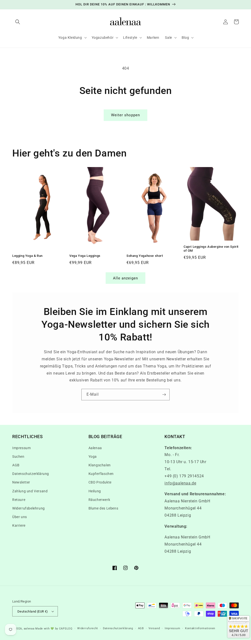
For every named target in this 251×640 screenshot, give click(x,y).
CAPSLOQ (65, 628)
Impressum (21, 448)
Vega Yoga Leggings (84, 256)
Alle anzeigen (125, 278)
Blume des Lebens (103, 508)
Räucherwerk (99, 500)
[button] (17, 21)
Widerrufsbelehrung (28, 508)
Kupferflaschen (101, 474)
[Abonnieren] (164, 394)
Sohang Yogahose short (144, 256)
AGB (16, 465)
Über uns (19, 517)
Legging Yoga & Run (27, 256)
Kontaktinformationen (200, 628)
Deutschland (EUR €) (32, 611)
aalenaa (29, 628)
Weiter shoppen (125, 115)
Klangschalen (99, 465)
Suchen (18, 456)
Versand (154, 628)
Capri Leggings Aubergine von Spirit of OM (211, 249)
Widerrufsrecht (87, 628)
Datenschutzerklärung (30, 474)
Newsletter (21, 482)
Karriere (18, 525)
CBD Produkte (100, 482)
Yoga (92, 456)
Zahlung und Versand (30, 491)
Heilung (94, 491)
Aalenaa (95, 448)
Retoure (18, 500)
